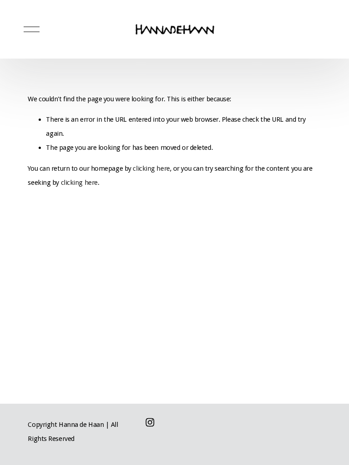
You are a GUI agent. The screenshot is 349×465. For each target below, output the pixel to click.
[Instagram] (150, 422)
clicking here (151, 168)
